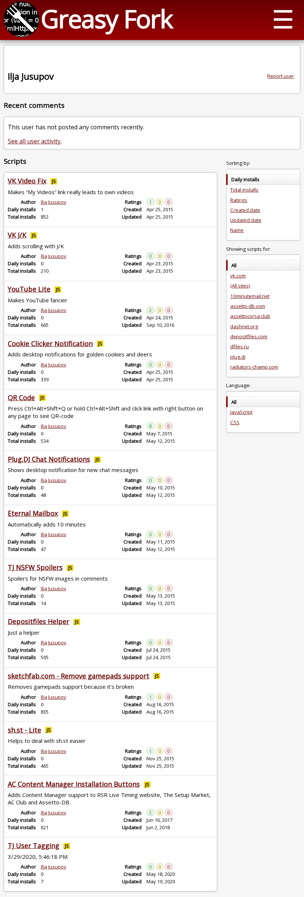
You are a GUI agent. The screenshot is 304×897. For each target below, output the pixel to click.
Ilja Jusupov (53, 202)
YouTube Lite (29, 289)
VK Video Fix (27, 180)
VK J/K (17, 234)
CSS (234, 422)
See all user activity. (35, 141)
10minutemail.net (250, 296)
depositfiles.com (248, 336)
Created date (245, 210)
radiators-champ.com (254, 366)
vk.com (238, 275)
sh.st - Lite (24, 729)
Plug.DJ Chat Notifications (49, 459)
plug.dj (237, 356)
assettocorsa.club (250, 316)
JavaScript (241, 412)
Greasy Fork (106, 18)
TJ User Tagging (33, 845)
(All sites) (240, 285)
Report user (280, 76)
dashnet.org (244, 326)
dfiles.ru (239, 346)
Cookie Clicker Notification (50, 343)
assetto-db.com (247, 306)
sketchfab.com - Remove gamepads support (78, 675)
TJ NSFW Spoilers (35, 567)
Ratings (238, 200)
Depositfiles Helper (38, 621)
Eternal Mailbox (33, 513)
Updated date (245, 220)
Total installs (244, 189)
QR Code (21, 397)
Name (237, 230)
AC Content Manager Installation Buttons (74, 784)
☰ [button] (283, 18)
